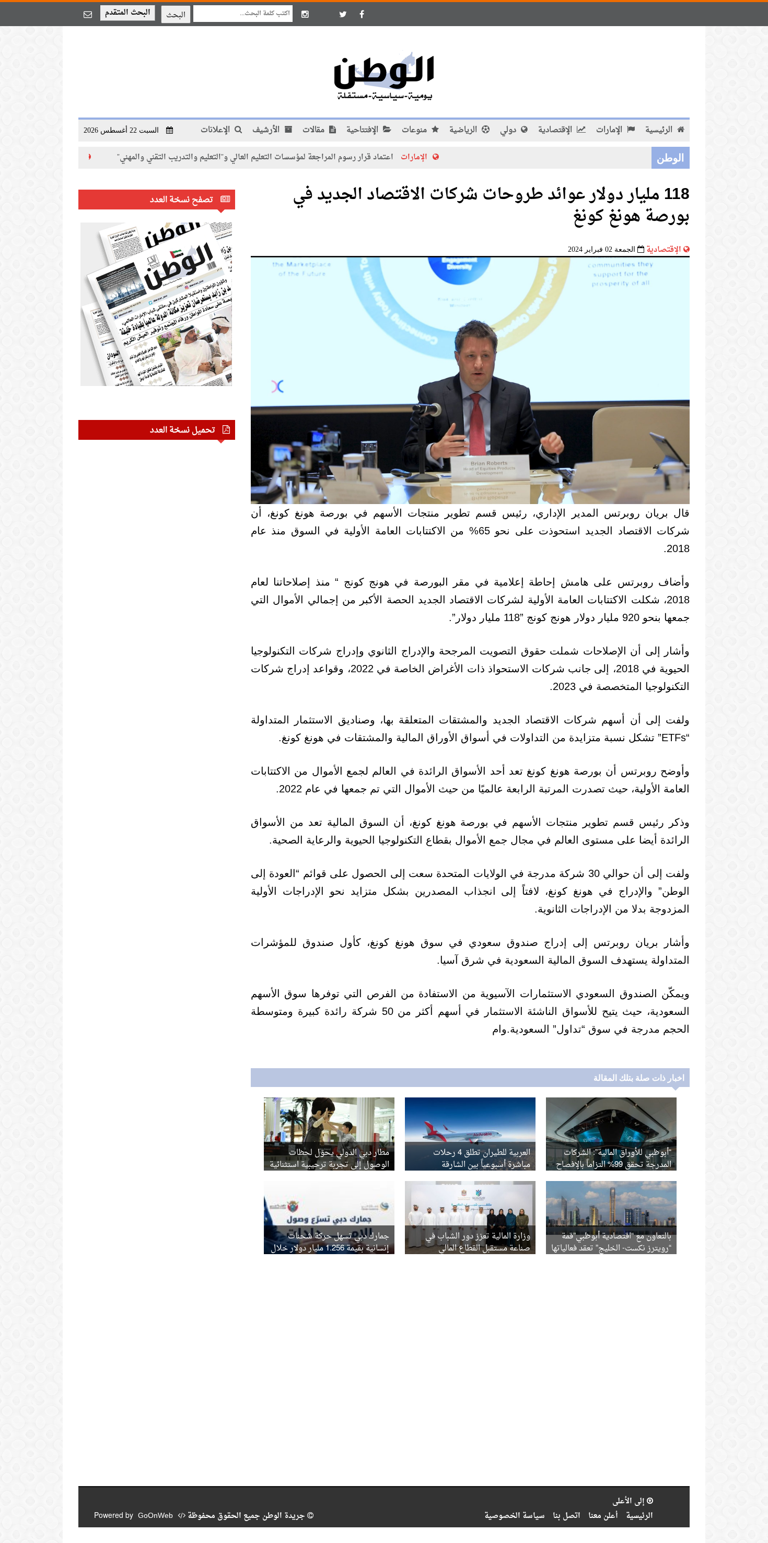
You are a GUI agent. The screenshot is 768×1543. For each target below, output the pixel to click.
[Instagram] (305, 14)
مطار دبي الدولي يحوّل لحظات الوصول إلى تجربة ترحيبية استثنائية (329, 1159)
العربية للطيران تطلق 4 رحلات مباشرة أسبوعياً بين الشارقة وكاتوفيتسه (481, 1165)
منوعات (415, 130)
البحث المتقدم (127, 13)
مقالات (314, 130)
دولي (509, 130)
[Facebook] (361, 14)
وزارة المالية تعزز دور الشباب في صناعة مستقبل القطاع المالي (477, 1242)
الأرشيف (267, 130)
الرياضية (464, 130)
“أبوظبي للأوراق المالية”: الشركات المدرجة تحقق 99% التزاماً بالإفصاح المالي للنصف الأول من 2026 (613, 1165)
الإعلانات (216, 130)
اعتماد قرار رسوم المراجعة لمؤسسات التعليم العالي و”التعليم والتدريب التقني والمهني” (301, 157)
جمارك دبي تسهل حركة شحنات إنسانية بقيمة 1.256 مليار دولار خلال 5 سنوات (330, 1248)
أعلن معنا (603, 1516)
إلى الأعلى (629, 1501)
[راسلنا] (87, 14)
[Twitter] (342, 14)
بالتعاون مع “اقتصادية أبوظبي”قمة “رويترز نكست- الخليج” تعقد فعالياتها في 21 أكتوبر (611, 1248)
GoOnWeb (155, 1516)
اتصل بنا (566, 1516)
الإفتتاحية (363, 130)
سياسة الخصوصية (514, 1516)
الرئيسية (659, 130)
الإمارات (610, 130)
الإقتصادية (556, 130)
